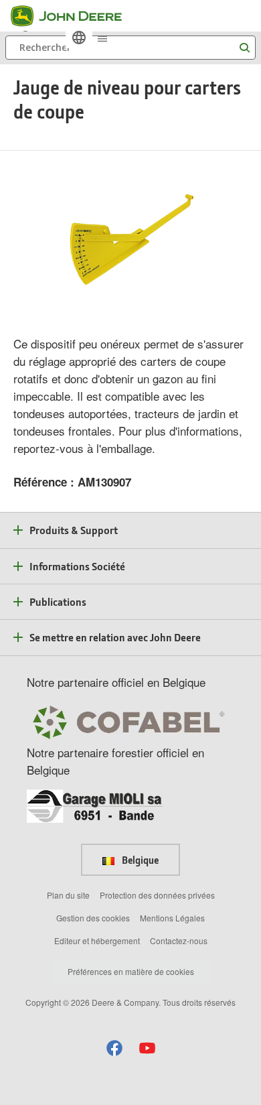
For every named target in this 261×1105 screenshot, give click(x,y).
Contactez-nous (178, 940)
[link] (79, 37)
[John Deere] (74, 16)
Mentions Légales (172, 917)
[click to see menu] (102, 37)
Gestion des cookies (93, 917)
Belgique (139, 859)
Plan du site (68, 895)
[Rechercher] (244, 48)
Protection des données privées (157, 895)
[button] (114, 1047)
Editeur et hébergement (97, 940)
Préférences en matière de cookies (131, 971)
